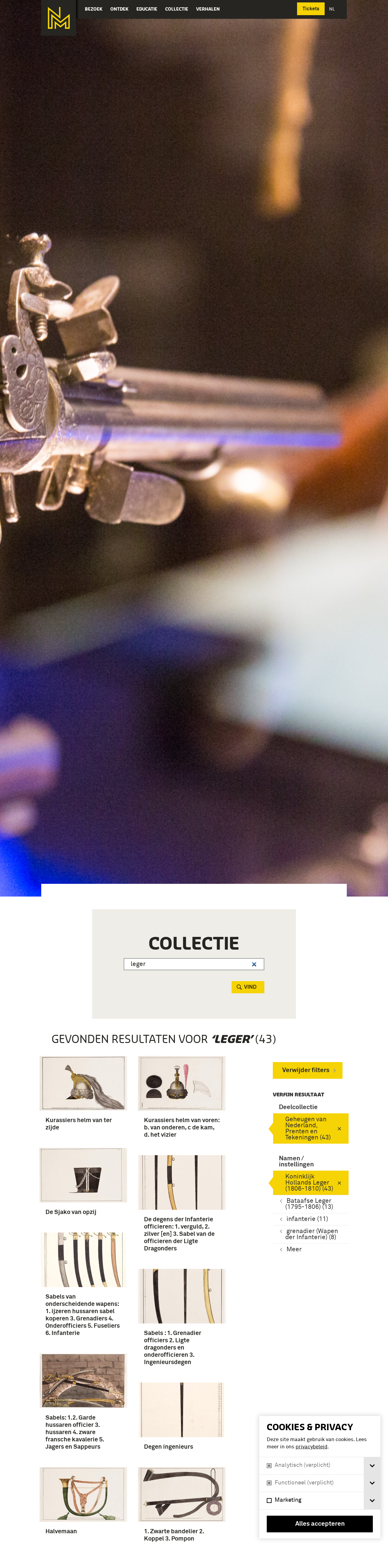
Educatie (146, 9)
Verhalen (208, 9)
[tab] (372, 1465)
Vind (250, 987)
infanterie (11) (307, 1219)
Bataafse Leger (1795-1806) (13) (309, 1204)
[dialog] (319, 1477)
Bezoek (93, 9)
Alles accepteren (320, 1524)
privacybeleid (311, 1447)
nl (332, 9)
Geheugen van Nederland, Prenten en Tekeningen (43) (308, 1128)
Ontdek (119, 9)
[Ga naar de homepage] (58, 18)
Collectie (176, 9)
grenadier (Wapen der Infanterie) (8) (311, 1234)
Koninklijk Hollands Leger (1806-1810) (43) (309, 1183)
